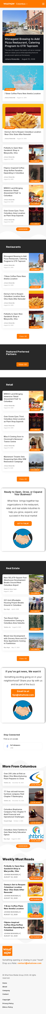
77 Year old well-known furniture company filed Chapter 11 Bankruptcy (14, 794)
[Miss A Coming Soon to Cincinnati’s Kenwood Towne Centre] (36, 442)
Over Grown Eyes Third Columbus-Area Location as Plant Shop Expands (14, 213)
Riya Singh (7, 609)
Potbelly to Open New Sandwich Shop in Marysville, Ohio (13, 150)
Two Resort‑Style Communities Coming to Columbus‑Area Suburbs (14, 620)
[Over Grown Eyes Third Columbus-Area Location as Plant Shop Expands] (36, 216)
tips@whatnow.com (23, 695)
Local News (35, 785)
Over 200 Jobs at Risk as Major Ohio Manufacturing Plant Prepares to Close (15, 776)
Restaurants (35, 878)
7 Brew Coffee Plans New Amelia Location (23, 93)
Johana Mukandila (12, 59)
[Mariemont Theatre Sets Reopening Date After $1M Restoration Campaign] (36, 462)
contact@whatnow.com (29, 963)
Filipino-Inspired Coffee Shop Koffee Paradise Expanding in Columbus (14, 170)
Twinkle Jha (7, 627)
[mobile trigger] (44, 3)
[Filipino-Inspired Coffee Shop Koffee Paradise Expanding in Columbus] (36, 173)
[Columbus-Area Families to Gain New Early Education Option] (36, 834)
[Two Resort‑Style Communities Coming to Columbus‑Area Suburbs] (36, 622)
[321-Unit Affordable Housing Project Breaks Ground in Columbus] (36, 604)
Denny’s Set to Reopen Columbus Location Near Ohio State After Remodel (14, 296)
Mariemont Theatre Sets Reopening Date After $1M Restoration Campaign (15, 459)
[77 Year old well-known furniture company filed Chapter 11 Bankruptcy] (36, 796)
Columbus (10, 35)
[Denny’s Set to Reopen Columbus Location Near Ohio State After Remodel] (23, 116)
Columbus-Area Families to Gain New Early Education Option (15, 832)
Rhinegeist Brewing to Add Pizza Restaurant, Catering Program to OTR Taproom (22, 42)
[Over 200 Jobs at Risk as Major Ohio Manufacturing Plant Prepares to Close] (36, 778)
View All (23, 336)
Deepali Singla (8, 821)
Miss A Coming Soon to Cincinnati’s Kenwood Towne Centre (14, 439)
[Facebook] (23, 746)
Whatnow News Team (10, 589)
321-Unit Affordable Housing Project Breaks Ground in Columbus (14, 602)
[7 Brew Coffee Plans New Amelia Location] (23, 77)
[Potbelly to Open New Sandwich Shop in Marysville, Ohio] (36, 153)
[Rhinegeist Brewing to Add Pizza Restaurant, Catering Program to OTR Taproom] (23, 22)
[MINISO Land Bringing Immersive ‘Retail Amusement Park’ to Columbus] (36, 195)
